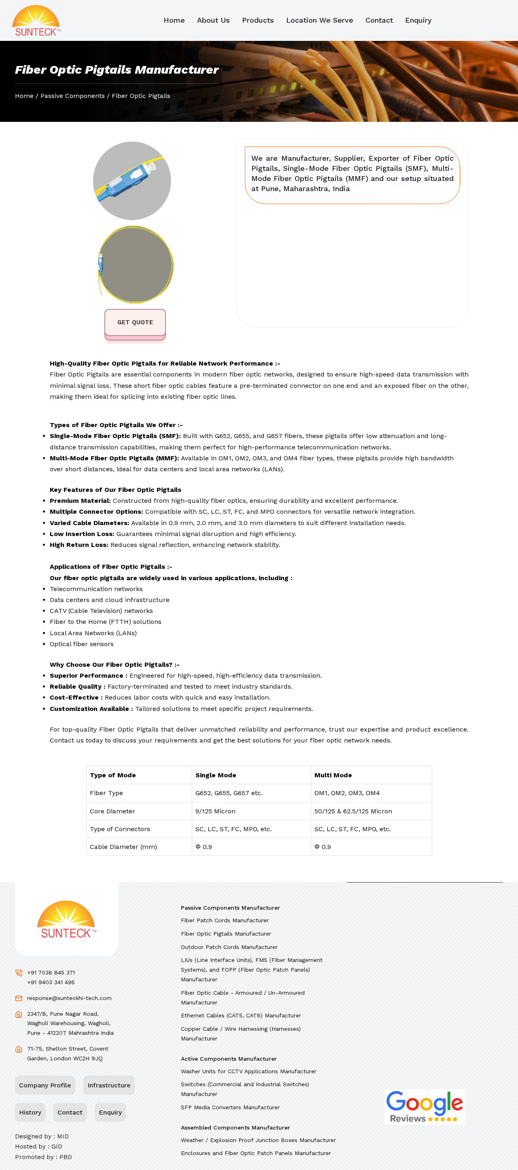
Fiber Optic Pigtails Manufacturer (226, 933)
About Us (213, 20)
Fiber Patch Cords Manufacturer (225, 920)
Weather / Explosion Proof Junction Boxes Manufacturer (258, 1140)
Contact (379, 20)
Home (174, 20)
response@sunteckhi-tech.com (69, 998)
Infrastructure (109, 1085)
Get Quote (135, 322)
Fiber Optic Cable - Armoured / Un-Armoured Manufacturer (243, 997)
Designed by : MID (42, 1136)
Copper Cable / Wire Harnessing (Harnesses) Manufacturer (241, 1033)
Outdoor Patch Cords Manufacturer (229, 947)
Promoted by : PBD (43, 1157)
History (30, 1112)
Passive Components (72, 96)
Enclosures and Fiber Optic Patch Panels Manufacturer (256, 1153)
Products (258, 20)
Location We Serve (319, 20)
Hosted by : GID (38, 1146)
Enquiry (418, 20)
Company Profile (45, 1085)
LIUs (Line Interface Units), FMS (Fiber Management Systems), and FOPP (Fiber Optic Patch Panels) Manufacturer (252, 970)
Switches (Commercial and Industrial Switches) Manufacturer (245, 1089)
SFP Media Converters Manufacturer (230, 1107)
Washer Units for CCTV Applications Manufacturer (248, 1071)
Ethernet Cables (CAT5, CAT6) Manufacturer (241, 1015)
